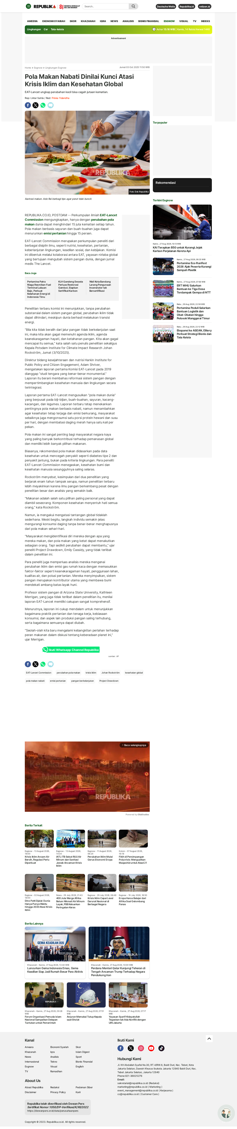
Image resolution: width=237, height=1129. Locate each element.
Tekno (53, 1061)
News (28, 1056)
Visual (53, 1066)
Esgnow (38, 67)
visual (183, 21)
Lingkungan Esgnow (55, 67)
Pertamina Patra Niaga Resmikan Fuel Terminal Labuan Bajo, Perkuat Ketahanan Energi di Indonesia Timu (39, 289)
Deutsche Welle (166, 6)
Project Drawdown (109, 680)
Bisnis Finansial (148, 21)
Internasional (32, 1061)
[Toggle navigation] (28, 6)
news (114, 21)
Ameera (29, 1047)
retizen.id (204, 6)
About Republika (34, 1087)
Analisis (54, 1056)
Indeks (205, 21)
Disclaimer (30, 1092)
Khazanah (30, 1051)
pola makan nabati (35, 680)
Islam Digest (82, 1051)
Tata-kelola (57, 29)
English (80, 1066)
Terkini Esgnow (163, 200)
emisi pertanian (55, 233)
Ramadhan (56, 1071)
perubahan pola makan (68, 672)
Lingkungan (34, 29)
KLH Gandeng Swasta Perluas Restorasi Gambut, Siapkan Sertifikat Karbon (70, 286)
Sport (79, 1056)
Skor (78, 1047)
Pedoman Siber (84, 1087)
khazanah (88, 21)
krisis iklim (91, 672)
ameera (32, 21)
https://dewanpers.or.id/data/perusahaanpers (52, 1110)
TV (195, 21)
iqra (103, 21)
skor (73, 21)
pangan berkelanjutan (82, 680)
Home (28, 67)
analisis (128, 21)
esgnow (169, 21)
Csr (46, 29)
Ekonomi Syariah (53, 21)
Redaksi (54, 1087)
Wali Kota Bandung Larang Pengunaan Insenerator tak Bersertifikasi (100, 286)
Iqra (52, 1051)
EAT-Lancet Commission (38, 672)
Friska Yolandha (60, 97)
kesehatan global (134, 672)
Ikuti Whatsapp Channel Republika (74, 650)
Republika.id (187, 6)
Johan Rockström (110, 672)
